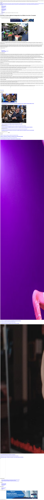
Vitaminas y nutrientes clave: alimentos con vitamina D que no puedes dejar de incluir (11, 136)
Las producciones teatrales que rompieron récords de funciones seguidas (9, 323)
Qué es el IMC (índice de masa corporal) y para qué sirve (7, 454)
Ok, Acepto (1, 2)
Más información (3, 50)
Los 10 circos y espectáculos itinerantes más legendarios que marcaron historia (10, 320)
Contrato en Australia (4, 51)
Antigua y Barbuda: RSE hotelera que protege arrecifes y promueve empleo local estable (9, 3)
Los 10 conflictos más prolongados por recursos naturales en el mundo (25, 3)
